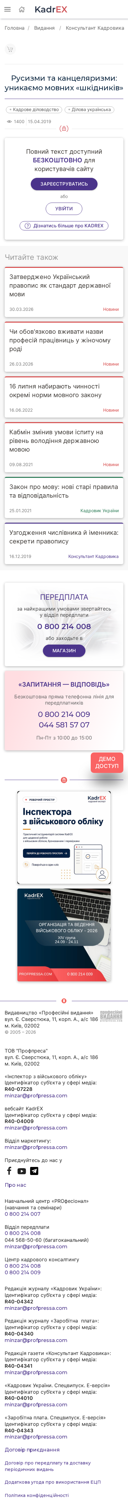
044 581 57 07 (64, 724)
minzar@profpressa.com (36, 1096)
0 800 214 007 (22, 1214)
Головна (15, 28)
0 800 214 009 (64, 714)
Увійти (64, 209)
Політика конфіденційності (37, 1495)
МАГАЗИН (64, 651)
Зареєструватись (64, 184)
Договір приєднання (32, 1450)
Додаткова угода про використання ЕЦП (53, 1482)
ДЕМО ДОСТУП (107, 762)
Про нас (15, 1185)
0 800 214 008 (23, 1233)
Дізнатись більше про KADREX (67, 226)
